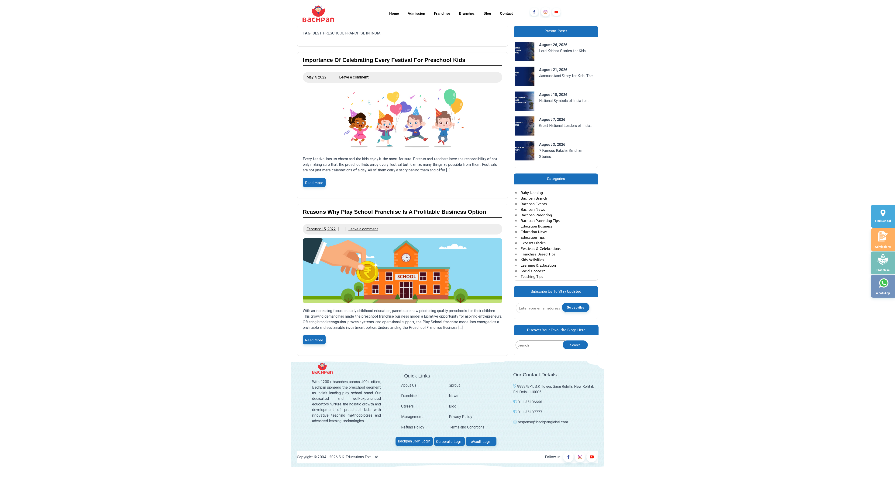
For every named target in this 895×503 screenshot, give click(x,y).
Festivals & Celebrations (541, 248)
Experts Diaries (533, 242)
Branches (467, 13)
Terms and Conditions (466, 427)
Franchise (442, 13)
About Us (408, 385)
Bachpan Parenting (536, 214)
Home (394, 13)
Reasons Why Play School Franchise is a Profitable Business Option (394, 212)
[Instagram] (545, 12)
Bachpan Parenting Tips (540, 220)
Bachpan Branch (534, 198)
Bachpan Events (534, 203)
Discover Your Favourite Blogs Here (556, 329)
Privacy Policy (460, 417)
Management (412, 417)
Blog (487, 13)
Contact (506, 13)
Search (575, 345)
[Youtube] (556, 12)
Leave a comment (354, 77)
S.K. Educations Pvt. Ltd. (359, 457)
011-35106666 (529, 402)
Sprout (454, 385)
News (453, 396)
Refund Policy (412, 427)
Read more (314, 182)
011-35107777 (529, 412)
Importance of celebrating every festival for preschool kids (384, 60)
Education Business (536, 226)
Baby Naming (532, 192)
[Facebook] (534, 12)
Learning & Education (538, 265)
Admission (416, 13)
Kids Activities (532, 259)
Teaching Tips (532, 276)
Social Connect (533, 270)
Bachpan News (533, 209)
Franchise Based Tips (538, 254)
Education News (534, 231)
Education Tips (533, 237)
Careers (407, 406)
